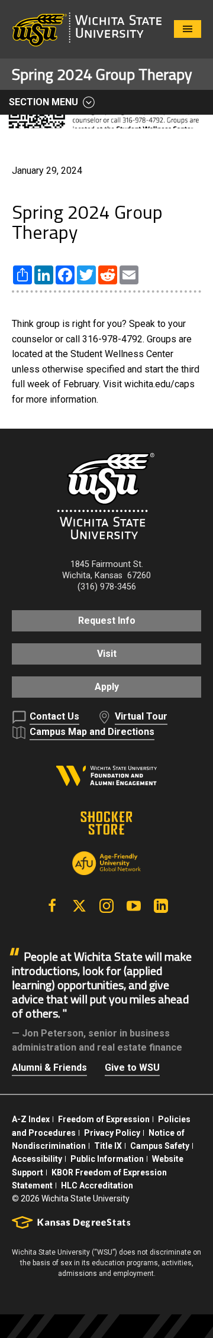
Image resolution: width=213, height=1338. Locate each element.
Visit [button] (107, 653)
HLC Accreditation (97, 1185)
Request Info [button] (106, 620)
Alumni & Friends (49, 1067)
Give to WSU (132, 1067)
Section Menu (43, 102)
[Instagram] (106, 906)
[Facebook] (52, 906)
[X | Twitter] (79, 906)
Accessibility (37, 1159)
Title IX (108, 1146)
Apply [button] (107, 686)
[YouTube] (134, 906)
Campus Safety (159, 1146)
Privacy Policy (112, 1133)
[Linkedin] (161, 906)
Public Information (107, 1159)
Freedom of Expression (104, 1119)
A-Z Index (31, 1119)
